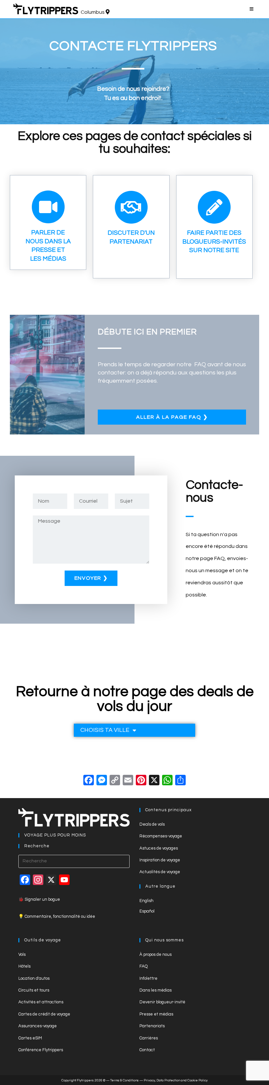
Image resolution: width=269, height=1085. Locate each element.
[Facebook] (88, 781)
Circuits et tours (33, 990)
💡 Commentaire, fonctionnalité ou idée (56, 916)
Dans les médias (155, 990)
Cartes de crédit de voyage (44, 1014)
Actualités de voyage (159, 872)
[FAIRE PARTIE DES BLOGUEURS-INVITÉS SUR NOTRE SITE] (214, 207)
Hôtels (24, 966)
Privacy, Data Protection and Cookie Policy (176, 1080)
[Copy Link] (114, 781)
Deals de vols (152, 824)
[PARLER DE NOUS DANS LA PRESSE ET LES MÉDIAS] (48, 207)
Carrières (148, 1038)
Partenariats (152, 1026)
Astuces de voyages (158, 848)
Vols (22, 954)
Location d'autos (34, 978)
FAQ (143, 966)
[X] (154, 781)
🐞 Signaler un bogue (39, 899)
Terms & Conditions (124, 1080)
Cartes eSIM (30, 1038)
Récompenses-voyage (160, 836)
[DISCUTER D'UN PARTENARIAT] (131, 207)
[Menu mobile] (253, 9)
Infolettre (148, 978)
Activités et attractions (40, 1002)
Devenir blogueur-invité (162, 1002)
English (146, 900)
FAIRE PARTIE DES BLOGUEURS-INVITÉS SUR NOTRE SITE (214, 241)
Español (147, 911)
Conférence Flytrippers (40, 1050)
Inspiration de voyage (159, 860)
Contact (147, 1050)
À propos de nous (155, 954)
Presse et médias (156, 1014)
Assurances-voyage (37, 1026)
